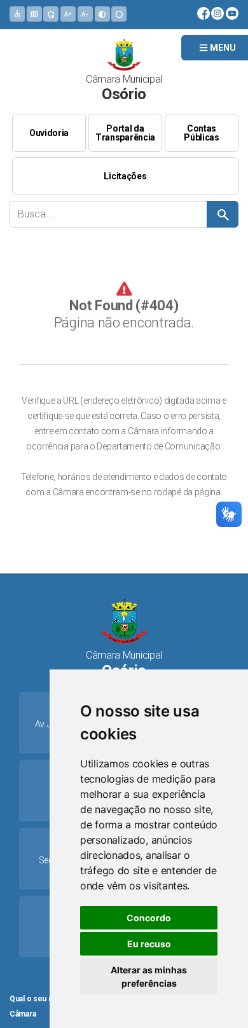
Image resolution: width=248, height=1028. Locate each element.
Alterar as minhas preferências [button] (149, 976)
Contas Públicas (201, 132)
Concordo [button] (149, 917)
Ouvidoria (49, 133)
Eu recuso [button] (149, 943)
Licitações (125, 176)
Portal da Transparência (125, 132)
